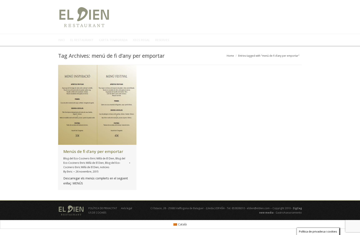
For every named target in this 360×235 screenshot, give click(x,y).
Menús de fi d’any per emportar (93, 151)
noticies (104, 167)
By (67, 171)
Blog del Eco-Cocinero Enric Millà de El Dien (88, 158)
